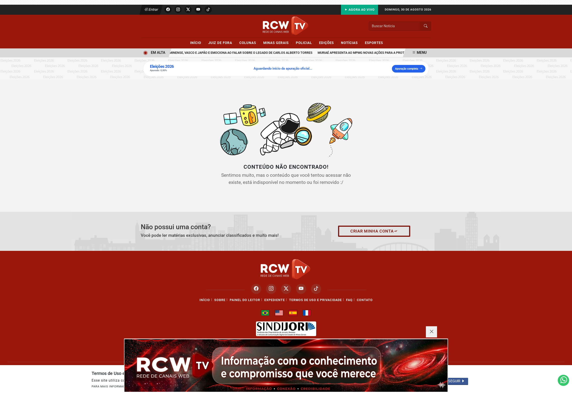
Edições (328, 42)
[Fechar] (431, 331)
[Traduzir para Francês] (307, 312)
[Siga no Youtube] (198, 9)
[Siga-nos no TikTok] (316, 289)
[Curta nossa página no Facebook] (256, 289)
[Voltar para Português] (265, 312)
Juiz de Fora (222, 42)
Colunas (249, 42)
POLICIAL (306, 42)
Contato (365, 300)
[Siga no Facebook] (168, 9)
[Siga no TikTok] (208, 9)
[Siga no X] (188, 9)
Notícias (351, 42)
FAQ (349, 300)
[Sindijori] (286, 329)
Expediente (274, 300)
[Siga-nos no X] (286, 289)
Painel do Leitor (245, 300)
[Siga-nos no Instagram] (271, 289)
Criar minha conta (372, 231)
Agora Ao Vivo (361, 10)
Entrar (153, 9)
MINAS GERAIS (277, 42)
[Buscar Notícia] (425, 26)
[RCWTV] (286, 26)
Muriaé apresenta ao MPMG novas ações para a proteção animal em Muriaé (374, 53)
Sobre (219, 300)
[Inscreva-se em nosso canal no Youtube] (301, 289)
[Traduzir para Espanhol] (293, 312)
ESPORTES (374, 43)
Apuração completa (406, 68)
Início (197, 42)
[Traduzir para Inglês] (279, 312)
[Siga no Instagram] (178, 9)
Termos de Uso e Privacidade (315, 300)
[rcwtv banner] (286, 365)
